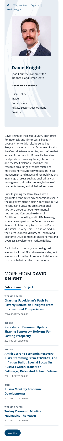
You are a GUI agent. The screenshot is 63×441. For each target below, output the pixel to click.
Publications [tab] (13, 287)
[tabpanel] (31, 368)
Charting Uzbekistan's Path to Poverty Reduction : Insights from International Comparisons (29, 304)
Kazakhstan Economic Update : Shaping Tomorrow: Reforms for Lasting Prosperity (28, 331)
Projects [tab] (29, 287)
